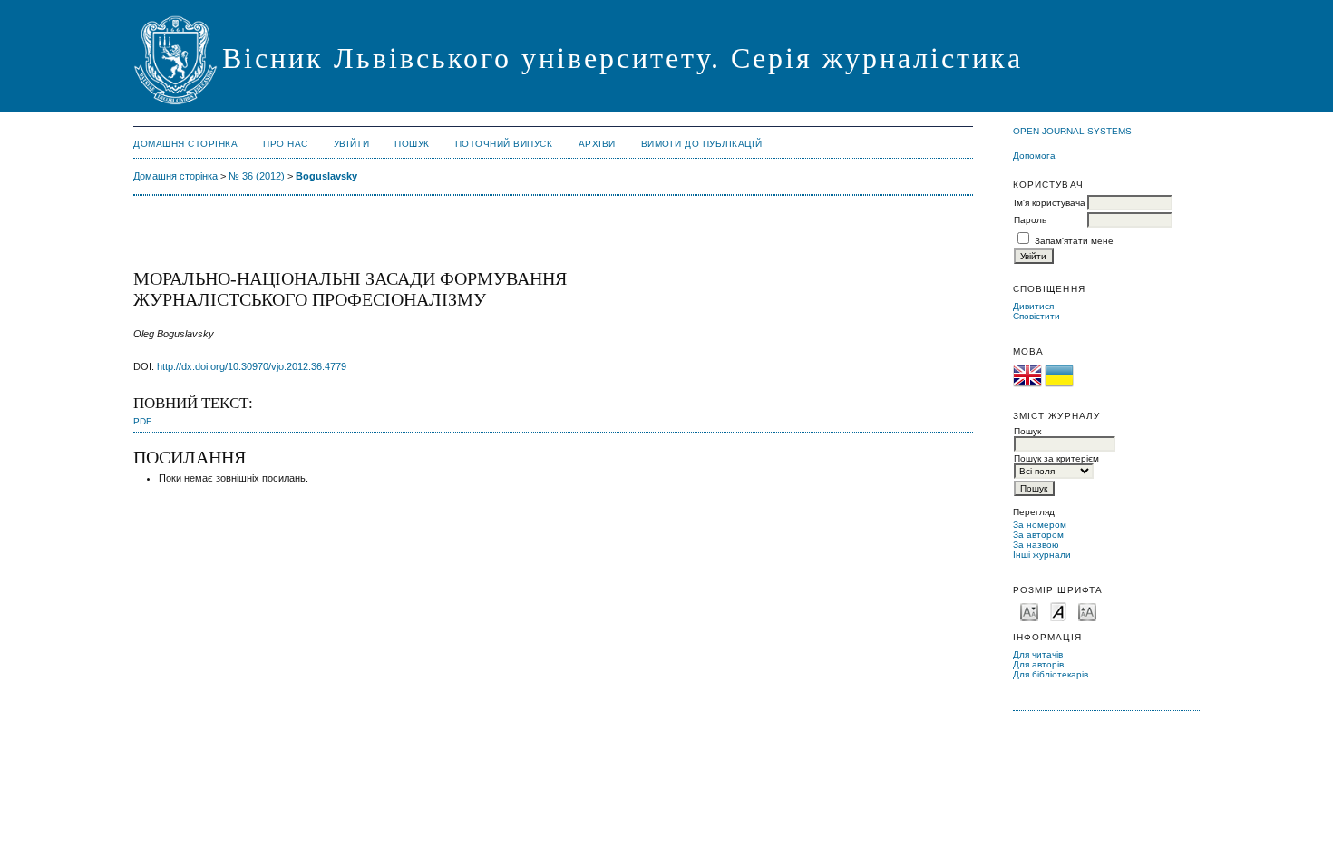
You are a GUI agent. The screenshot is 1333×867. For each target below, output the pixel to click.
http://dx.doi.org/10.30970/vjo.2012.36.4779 (251, 366)
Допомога (1034, 156)
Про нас (285, 144)
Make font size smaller (1029, 610)
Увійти (351, 144)
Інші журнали (1042, 555)
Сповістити (1036, 316)
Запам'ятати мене (1074, 241)
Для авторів (1038, 664)
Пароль (1030, 220)
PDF (142, 421)
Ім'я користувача (1049, 203)
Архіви (597, 144)
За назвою (1036, 545)
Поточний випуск (504, 144)
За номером (1039, 525)
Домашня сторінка (185, 144)
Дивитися (1033, 306)
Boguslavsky (326, 175)
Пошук (412, 144)
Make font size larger (1087, 610)
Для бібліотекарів (1050, 674)
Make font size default (1058, 610)
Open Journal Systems (1072, 131)
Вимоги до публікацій (701, 144)
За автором (1038, 535)
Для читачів (1038, 654)
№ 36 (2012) (257, 175)
